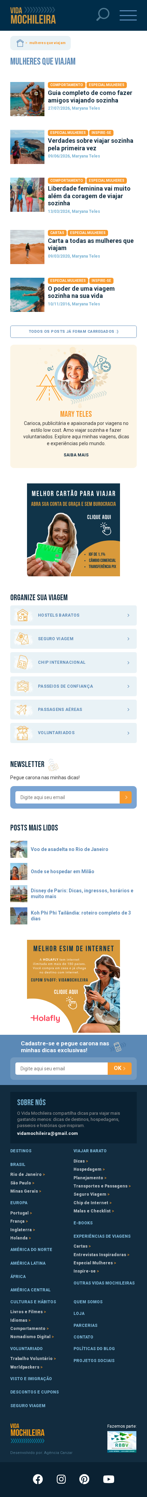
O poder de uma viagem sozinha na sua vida (81, 292)
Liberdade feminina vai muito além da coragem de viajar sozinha (89, 196)
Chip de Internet (91, 1202)
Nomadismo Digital (30, 1336)
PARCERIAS (85, 1325)
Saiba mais (76, 455)
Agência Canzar (58, 1453)
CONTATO (83, 1337)
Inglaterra (21, 1229)
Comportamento (66, 85)
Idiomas (18, 1320)
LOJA (79, 1313)
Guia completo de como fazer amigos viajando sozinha (90, 96)
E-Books (83, 1223)
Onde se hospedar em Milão (62, 871)
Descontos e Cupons (34, 1392)
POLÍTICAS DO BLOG (94, 1348)
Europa (18, 1202)
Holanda (19, 1238)
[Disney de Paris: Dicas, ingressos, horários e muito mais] (18, 893)
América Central (30, 1290)
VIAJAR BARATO (90, 1151)
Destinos (20, 1151)
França (17, 1221)
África (18, 1276)
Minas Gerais (24, 1191)
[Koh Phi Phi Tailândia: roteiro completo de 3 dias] (18, 915)
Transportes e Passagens (101, 1186)
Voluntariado (26, 1348)
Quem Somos (88, 1302)
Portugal (19, 1213)
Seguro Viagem (90, 1194)
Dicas (79, 1161)
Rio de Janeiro (26, 1174)
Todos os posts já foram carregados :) (74, 331)
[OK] (126, 797)
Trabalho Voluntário (31, 1358)
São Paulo (20, 1183)
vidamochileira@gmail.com (47, 1133)
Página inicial (20, 43)
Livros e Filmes (26, 1311)
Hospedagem (88, 1169)
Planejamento (88, 1178)
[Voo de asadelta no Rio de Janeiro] (18, 849)
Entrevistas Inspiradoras (100, 1254)
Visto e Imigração (31, 1378)
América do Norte (31, 1249)
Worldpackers (24, 1367)
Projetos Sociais (94, 1360)
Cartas (57, 233)
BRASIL (17, 1164)
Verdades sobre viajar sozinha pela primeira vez (90, 144)
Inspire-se (101, 133)
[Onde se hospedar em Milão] (18, 871)
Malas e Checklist (92, 1211)
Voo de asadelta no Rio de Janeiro (69, 849)
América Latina (27, 1263)
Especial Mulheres (106, 85)
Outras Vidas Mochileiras (104, 1283)
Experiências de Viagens (102, 1236)
